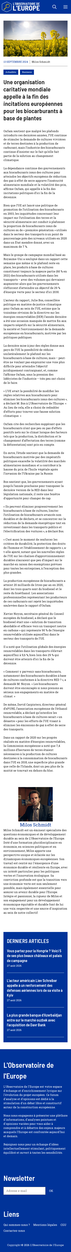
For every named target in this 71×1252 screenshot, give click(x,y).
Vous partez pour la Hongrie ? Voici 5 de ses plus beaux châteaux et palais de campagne (34, 955)
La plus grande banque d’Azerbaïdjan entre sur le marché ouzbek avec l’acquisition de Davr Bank (34, 1020)
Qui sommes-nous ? (16, 1225)
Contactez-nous (14, 1230)
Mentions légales (45, 1225)
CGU (63, 1225)
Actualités (11, 72)
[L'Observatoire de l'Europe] (21, 7)
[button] (54, 7)
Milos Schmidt (41, 61)
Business (27, 72)
